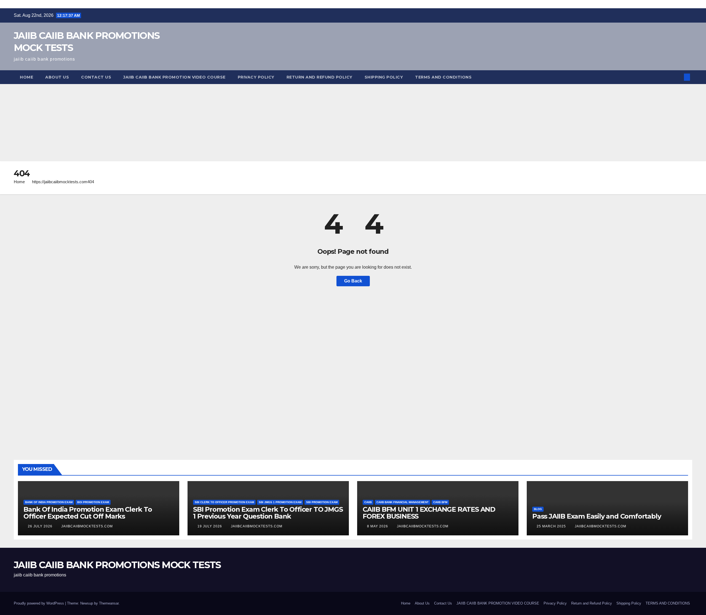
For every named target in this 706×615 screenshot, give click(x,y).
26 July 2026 (41, 526)
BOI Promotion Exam (93, 502)
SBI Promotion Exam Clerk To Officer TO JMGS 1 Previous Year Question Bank (268, 512)
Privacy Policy (256, 77)
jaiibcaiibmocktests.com (87, 526)
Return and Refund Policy (319, 77)
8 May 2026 (378, 526)
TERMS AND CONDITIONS (443, 77)
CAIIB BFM (440, 502)
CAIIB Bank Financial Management (402, 502)
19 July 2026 (210, 526)
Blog (538, 509)
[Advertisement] (165, 122)
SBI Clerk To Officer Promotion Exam (224, 502)
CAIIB (368, 502)
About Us (57, 77)
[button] (678, 77)
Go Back (353, 281)
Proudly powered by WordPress (39, 603)
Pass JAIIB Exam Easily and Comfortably (596, 516)
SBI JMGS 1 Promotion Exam (280, 502)
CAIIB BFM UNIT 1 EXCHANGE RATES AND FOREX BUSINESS (429, 512)
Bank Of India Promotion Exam (49, 502)
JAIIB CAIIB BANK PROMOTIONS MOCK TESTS (117, 565)
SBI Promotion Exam (322, 502)
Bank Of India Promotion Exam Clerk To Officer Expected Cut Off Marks (87, 512)
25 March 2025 (552, 526)
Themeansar (109, 603)
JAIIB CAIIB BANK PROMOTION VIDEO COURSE (174, 77)
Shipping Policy (384, 77)
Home (26, 77)
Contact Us (96, 77)
